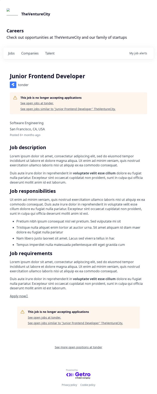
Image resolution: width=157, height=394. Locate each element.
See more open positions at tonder (78, 347)
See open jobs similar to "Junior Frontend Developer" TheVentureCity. (68, 109)
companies (30, 53)
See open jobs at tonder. (37, 103)
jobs (11, 53)
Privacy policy (69, 385)
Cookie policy (87, 385)
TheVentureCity (35, 13)
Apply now (19, 296)
